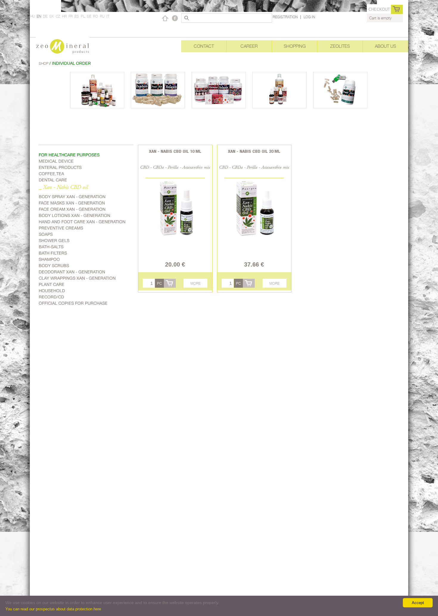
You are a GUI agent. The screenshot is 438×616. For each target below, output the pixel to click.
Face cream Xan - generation (72, 209)
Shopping (295, 46)
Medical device (56, 161)
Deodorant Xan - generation (72, 272)
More (195, 283)
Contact (204, 46)
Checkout (379, 9)
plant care (51, 284)
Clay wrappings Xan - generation (77, 278)
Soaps (46, 234)
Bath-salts (51, 246)
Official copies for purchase (73, 303)
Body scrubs (54, 265)
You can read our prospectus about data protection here (53, 609)
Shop (44, 63)
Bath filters (53, 253)
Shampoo (49, 259)
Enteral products (60, 167)
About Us (385, 46)
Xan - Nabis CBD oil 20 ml (254, 151)
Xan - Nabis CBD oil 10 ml (175, 151)
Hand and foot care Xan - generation (82, 221)
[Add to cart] (170, 283)
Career (249, 46)
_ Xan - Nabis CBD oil (63, 187)
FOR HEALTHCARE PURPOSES (69, 155)
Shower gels (54, 240)
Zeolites (340, 46)
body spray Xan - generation (72, 196)
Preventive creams (61, 228)
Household (52, 290)
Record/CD (51, 297)
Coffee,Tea (51, 173)
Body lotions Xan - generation (74, 215)
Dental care (53, 180)
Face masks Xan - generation (72, 203)
